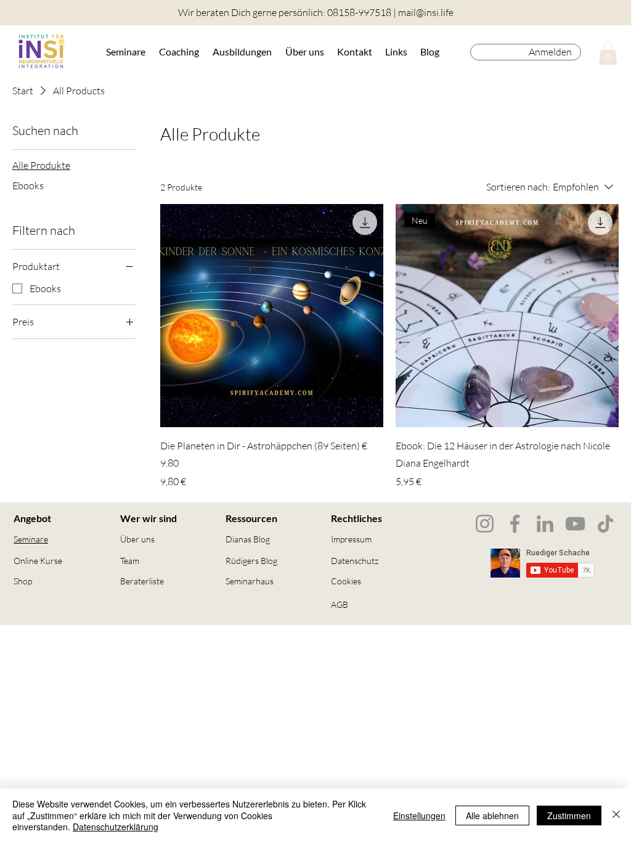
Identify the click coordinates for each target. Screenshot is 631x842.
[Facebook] (515, 524)
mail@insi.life (426, 12)
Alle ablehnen (492, 815)
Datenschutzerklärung (115, 826)
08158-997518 (359, 12)
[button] (126, 51)
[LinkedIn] (545, 524)
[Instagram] (485, 524)
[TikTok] (605, 524)
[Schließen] (616, 815)
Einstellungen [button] (419, 815)
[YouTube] (575, 524)
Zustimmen (569, 815)
